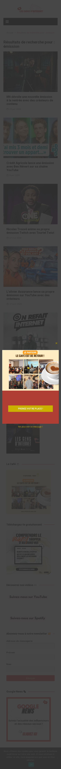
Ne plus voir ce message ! (30, 426)
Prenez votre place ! (30, 408)
